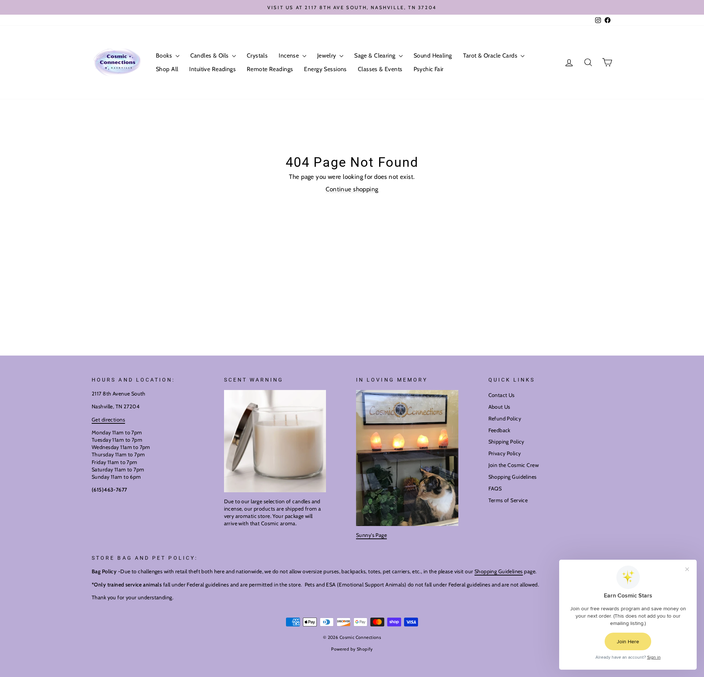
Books (165, 55)
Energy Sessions (325, 69)
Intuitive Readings (212, 69)
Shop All (167, 69)
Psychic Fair (429, 69)
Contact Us (501, 395)
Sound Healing (433, 55)
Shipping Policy (506, 441)
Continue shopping (352, 189)
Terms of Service (508, 500)
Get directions (108, 419)
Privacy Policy (504, 453)
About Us (499, 407)
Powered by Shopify (352, 649)
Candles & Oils (210, 55)
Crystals (257, 55)
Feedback (499, 430)
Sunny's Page (371, 535)
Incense (289, 55)
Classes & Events (380, 69)
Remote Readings (270, 69)
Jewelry (327, 55)
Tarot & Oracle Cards (491, 55)
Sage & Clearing (375, 55)
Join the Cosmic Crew (513, 465)
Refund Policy (504, 418)
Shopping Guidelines (512, 477)
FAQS (495, 488)
